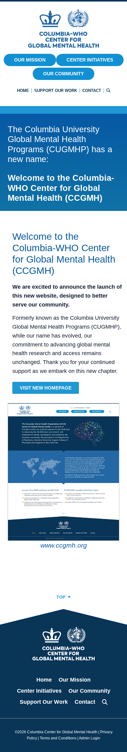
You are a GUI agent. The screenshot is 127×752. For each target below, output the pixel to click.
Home (23, 90)
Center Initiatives (90, 59)
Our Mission (30, 59)
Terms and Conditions (58, 738)
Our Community (63, 73)
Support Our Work (55, 90)
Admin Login (89, 738)
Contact (91, 90)
